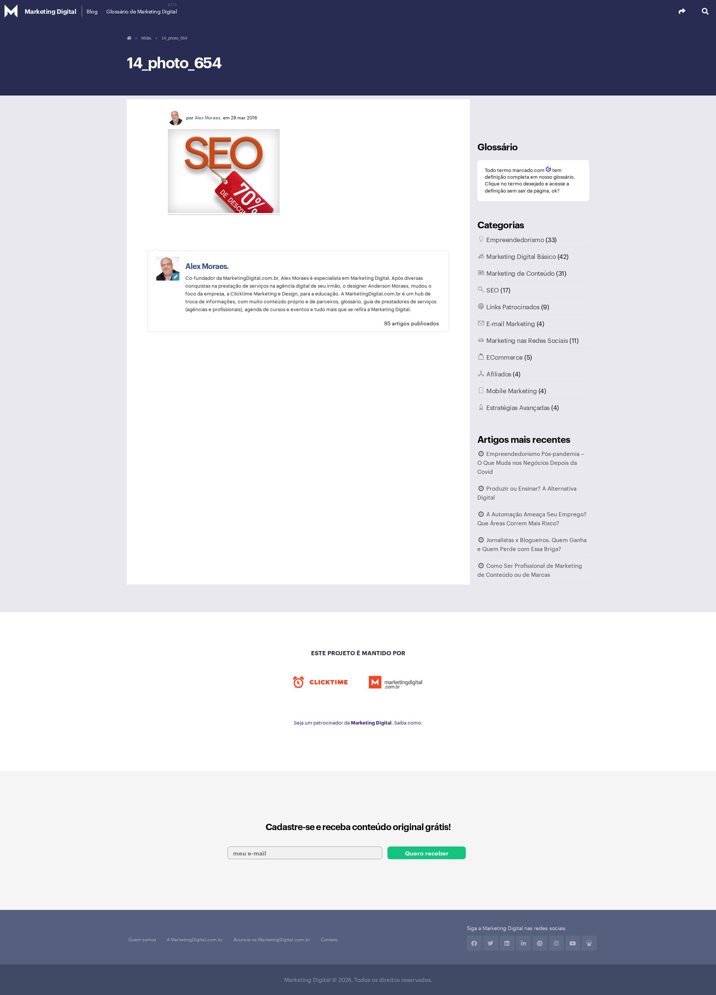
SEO (492, 289)
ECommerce (504, 356)
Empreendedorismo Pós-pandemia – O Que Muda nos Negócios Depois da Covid (530, 462)
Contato (329, 939)
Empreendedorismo (515, 239)
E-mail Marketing (510, 323)
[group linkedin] (523, 943)
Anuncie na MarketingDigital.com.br (271, 939)
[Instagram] (556, 943)
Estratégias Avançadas (518, 407)
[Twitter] (490, 943)
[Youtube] (572, 943)
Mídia (146, 38)
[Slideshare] (589, 943)
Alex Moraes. (208, 117)
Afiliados (498, 373)
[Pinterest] (540, 943)
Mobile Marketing (511, 390)
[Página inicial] (129, 38)
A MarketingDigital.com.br (195, 939)
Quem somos (142, 939)
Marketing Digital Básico (521, 255)
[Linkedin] (507, 943)
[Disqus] (298, 461)
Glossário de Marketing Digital (141, 11)
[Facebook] (474, 943)
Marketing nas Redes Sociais (527, 339)
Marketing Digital (50, 11)
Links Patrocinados (512, 306)
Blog (92, 11)
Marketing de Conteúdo (520, 272)
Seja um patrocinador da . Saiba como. (358, 722)
